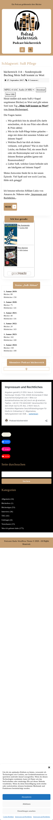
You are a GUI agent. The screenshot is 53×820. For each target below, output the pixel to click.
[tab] (22, 49)
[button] (49, 767)
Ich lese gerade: (19, 219)
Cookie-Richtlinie (8, 817)
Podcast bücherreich (27, 43)
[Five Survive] (11, 256)
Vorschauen (6, 524)
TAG (3, 516)
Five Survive (23, 248)
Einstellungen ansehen (26, 811)
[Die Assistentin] (11, 234)
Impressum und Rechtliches (23, 817)
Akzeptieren (26, 797)
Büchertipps (6, 507)
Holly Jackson (24, 250)
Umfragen (6, 520)
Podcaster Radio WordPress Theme (18, 541)
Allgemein (6, 499)
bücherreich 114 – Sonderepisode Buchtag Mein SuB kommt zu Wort (24, 73)
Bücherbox (6, 503)
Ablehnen (26, 804)
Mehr (11, 206)
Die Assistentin (24, 225)
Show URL (10, 94)
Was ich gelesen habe (10, 528)
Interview (5, 512)
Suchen (26, 481)
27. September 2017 (15, 80)
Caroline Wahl (24, 227)
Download (41, 90)
